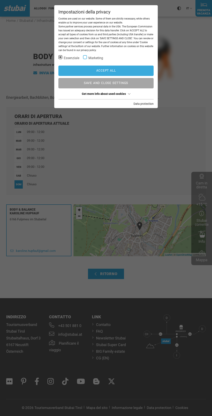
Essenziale (71, 58)
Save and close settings (106, 83)
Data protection (144, 103)
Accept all (106, 70)
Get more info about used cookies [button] (104, 93)
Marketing (95, 58)
